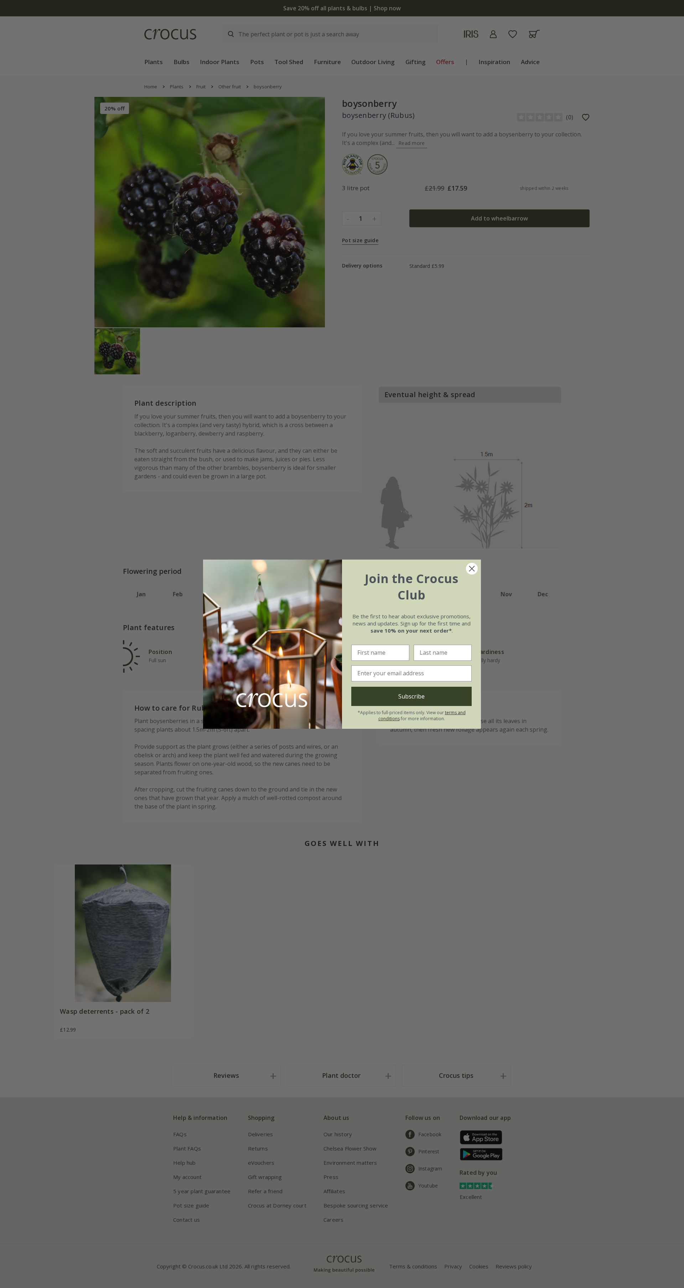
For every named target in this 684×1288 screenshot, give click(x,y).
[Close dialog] (472, 568)
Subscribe (411, 696)
